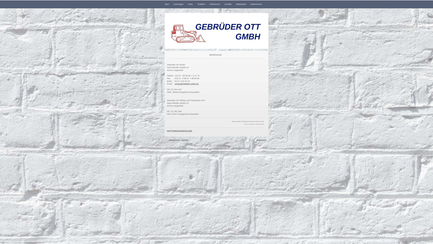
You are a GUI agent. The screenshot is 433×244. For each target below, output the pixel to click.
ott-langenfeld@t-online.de (187, 84)
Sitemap (184, 140)
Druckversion (174, 140)
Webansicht (261, 140)
